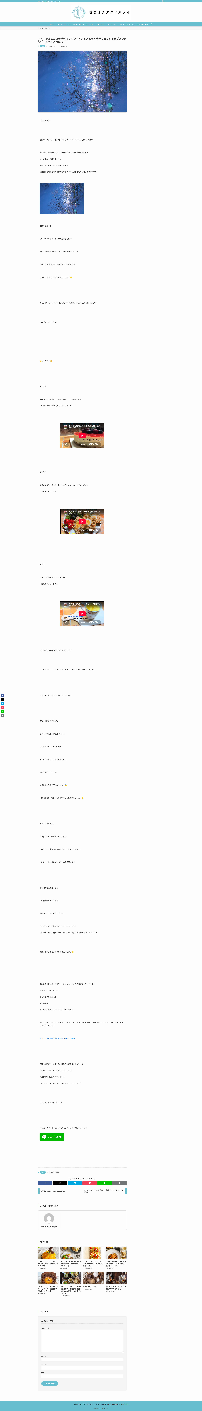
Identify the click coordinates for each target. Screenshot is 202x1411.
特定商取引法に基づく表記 (119, 1404)
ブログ (42, 46)
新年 (57, 1172)
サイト (43, 1373)
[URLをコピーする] (119, 1183)
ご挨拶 (51, 1172)
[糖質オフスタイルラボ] (101, 12)
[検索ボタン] (151, 24)
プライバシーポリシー (102, 1404)
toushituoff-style (49, 1226)
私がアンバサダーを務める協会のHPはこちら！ (57, 1038)
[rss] (162, 1)
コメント (45, 1328)
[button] (45, 1183)
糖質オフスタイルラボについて (83, 1404)
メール (44, 1364)
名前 (43, 1356)
